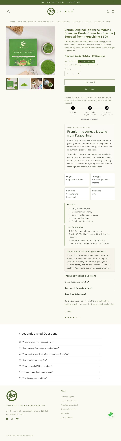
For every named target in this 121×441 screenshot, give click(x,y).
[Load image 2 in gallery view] (24, 83)
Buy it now (90, 89)
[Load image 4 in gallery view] (48, 83)
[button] (8, 11)
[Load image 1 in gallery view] (11, 83)
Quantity (68, 69)
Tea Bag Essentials (68, 409)
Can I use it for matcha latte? (78, 288)
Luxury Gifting (66, 417)
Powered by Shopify (26, 435)
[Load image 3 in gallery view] (36, 83)
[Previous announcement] (6, 2)
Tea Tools (65, 413)
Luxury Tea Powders (69, 401)
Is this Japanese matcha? (77, 282)
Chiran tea (15, 435)
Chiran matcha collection (102, 304)
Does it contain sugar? (75, 294)
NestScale (95, 119)
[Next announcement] (114, 2)
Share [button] (69, 311)
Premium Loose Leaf (69, 405)
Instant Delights (67, 397)
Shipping (78, 65)
